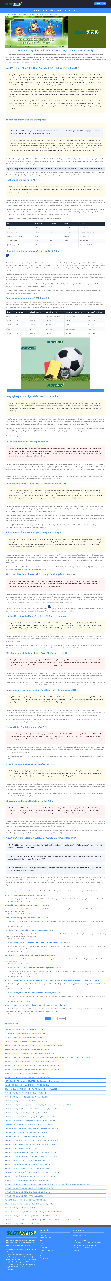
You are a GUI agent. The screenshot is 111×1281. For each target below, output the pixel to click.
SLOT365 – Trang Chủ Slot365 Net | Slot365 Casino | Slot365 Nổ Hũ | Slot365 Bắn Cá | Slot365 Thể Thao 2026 (43, 1220)
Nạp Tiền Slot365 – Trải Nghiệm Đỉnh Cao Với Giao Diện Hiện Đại (30, 955)
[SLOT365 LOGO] (13, 4)
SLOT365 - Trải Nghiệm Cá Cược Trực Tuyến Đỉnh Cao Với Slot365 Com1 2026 (32, 1069)
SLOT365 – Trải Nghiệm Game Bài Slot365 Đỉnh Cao (23, 1101)
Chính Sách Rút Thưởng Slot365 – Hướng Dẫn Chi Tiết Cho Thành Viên (29, 1125)
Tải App (42, 1243)
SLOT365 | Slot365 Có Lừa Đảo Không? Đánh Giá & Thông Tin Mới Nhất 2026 (31, 1129)
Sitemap (25, 1275)
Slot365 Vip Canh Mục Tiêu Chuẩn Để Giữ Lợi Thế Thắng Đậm (26, 1200)
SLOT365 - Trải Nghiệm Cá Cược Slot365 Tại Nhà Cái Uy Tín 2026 (27, 1164)
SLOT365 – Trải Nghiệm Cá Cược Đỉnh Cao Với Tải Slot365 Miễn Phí (28, 1077)
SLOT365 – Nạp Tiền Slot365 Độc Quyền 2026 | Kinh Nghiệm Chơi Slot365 (30, 1121)
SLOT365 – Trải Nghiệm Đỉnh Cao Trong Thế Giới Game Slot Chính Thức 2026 (31, 1216)
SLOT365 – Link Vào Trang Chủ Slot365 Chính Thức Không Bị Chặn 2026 (29, 1188)
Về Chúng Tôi (44, 1258)
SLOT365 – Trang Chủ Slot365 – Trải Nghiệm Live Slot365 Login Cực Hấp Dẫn (31, 1144)
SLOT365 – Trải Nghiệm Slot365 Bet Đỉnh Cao (20, 1208)
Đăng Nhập (43, 1235)
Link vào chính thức (46, 1237)
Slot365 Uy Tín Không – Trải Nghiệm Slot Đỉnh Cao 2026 (26, 918)
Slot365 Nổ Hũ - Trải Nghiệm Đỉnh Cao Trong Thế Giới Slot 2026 (27, 1180)
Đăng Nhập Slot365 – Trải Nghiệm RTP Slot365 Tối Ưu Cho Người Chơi (29, 1204)
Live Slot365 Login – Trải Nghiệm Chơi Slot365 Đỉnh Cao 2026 (29, 930)
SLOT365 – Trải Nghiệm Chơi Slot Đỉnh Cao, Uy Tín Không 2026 (26, 1097)
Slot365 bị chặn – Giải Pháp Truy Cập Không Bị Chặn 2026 (27, 905)
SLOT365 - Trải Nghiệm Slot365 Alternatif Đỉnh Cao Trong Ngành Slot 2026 (30, 1152)
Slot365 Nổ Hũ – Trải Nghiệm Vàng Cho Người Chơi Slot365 (25, 1073)
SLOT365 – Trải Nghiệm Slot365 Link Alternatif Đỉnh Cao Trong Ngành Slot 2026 (32, 1109)
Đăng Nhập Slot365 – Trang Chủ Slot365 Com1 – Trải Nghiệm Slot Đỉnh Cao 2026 (33, 1212)
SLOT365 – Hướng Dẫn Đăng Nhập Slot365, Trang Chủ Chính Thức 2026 (30, 1176)
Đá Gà (41, 1255)
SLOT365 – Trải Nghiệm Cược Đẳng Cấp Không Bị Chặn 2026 (26, 1113)
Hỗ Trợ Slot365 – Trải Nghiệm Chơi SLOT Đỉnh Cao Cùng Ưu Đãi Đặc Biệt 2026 (32, 1081)
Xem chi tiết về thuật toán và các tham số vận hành (21, 436)
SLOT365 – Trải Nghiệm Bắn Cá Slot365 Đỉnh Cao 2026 (26, 895)
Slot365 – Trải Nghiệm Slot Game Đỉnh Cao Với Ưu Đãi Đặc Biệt (27, 1085)
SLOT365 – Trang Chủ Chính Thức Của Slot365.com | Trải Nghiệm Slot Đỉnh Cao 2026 (37, 943)
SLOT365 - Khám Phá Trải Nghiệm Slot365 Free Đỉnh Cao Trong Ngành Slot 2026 (36, 1005)
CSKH (41, 1253)
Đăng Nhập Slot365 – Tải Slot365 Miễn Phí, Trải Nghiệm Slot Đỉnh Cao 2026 (31, 1089)
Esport (42, 1245)
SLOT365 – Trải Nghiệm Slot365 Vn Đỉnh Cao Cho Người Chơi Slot (27, 1192)
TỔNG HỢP (43, 1240)
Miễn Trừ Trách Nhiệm (46, 1250)
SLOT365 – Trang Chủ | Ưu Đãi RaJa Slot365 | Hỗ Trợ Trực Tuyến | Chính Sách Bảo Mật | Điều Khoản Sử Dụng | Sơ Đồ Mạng (52, 980)
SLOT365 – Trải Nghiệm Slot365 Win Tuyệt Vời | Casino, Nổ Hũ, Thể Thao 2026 (32, 1156)
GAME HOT (43, 1248)
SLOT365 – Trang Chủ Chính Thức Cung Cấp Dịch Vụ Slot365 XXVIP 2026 (30, 1117)
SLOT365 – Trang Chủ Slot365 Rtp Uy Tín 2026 (21, 1148)
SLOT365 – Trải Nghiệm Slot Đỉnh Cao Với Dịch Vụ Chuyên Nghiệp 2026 (32, 993)
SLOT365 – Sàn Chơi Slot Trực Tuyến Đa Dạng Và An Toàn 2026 (26, 1093)
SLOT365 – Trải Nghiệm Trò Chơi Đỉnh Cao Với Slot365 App (25, 1160)
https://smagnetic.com (85, 1238)
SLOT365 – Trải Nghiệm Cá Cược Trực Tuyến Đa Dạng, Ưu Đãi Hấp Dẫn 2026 (31, 1140)
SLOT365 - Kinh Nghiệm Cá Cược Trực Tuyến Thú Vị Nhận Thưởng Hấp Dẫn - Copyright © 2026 (38, 1105)
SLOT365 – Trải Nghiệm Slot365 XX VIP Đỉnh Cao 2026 (24, 1196)
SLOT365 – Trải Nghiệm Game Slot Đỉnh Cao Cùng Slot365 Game (27, 1168)
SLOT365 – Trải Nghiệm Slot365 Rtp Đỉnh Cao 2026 (22, 1224)
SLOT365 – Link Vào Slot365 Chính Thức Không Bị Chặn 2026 (26, 1133)
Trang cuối (62, 1018)
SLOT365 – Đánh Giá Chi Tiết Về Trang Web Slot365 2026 (25, 1136)
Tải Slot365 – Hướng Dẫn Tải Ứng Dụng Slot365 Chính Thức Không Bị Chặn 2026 (32, 1172)
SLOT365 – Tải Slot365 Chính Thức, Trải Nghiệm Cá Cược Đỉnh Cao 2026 (33, 968)
